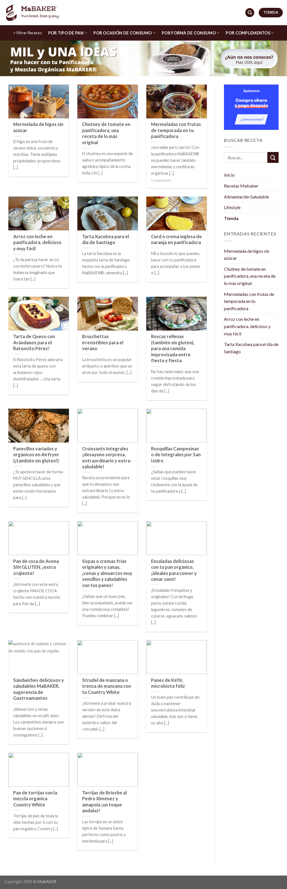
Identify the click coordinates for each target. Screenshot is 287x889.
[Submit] (273, 157)
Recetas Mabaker (241, 185)
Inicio (229, 174)
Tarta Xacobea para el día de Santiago (251, 347)
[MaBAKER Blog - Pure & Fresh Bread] (32, 12)
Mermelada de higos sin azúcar (246, 254)
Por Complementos (248, 33)
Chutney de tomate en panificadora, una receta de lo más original (250, 276)
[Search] (249, 12)
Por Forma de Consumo (189, 33)
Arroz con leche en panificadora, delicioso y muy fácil (247, 326)
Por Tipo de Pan (66, 33)
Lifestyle (232, 207)
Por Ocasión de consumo (122, 33)
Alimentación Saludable (246, 196)
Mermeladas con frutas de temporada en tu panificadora (249, 301)
